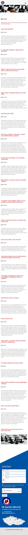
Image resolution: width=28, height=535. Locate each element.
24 (2, 24)
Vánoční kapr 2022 (7, 319)
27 (6, 24)
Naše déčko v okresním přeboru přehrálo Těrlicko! (13, 180)
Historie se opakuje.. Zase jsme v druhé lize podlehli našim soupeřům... (13, 135)
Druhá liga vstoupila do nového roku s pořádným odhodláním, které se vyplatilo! (12, 277)
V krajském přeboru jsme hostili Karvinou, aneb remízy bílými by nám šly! (13, 257)
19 (22, 22)
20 (24, 22)
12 (15, 22)
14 (17, 22)
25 (4, 24)
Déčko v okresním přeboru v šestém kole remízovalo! (13, 220)
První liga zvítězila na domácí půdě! (12, 363)
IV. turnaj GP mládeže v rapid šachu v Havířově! (12, 50)
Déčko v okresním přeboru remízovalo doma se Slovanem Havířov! (12, 70)
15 (18, 22)
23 (1, 24)
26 (5, 24)
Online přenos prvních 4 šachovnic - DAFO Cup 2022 (12, 430)
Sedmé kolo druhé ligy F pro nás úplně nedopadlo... (12, 158)
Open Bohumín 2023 (7, 113)
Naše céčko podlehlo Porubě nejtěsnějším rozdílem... (14, 383)
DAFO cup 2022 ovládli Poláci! (10, 406)
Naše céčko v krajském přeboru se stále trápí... (13, 93)
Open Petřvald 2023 (7, 29)
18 (21, 22)
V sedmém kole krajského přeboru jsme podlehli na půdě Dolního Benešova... (13, 201)
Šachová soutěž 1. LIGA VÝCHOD (11, 240)
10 (13, 22)
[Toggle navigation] (25, 3)
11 (14, 22)
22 (26, 22)
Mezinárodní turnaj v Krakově (10, 298)
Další (9, 24)
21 (25, 22)
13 (16, 22)
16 (19, 22)
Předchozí (3, 22)
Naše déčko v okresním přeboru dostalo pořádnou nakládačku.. (13, 341)
